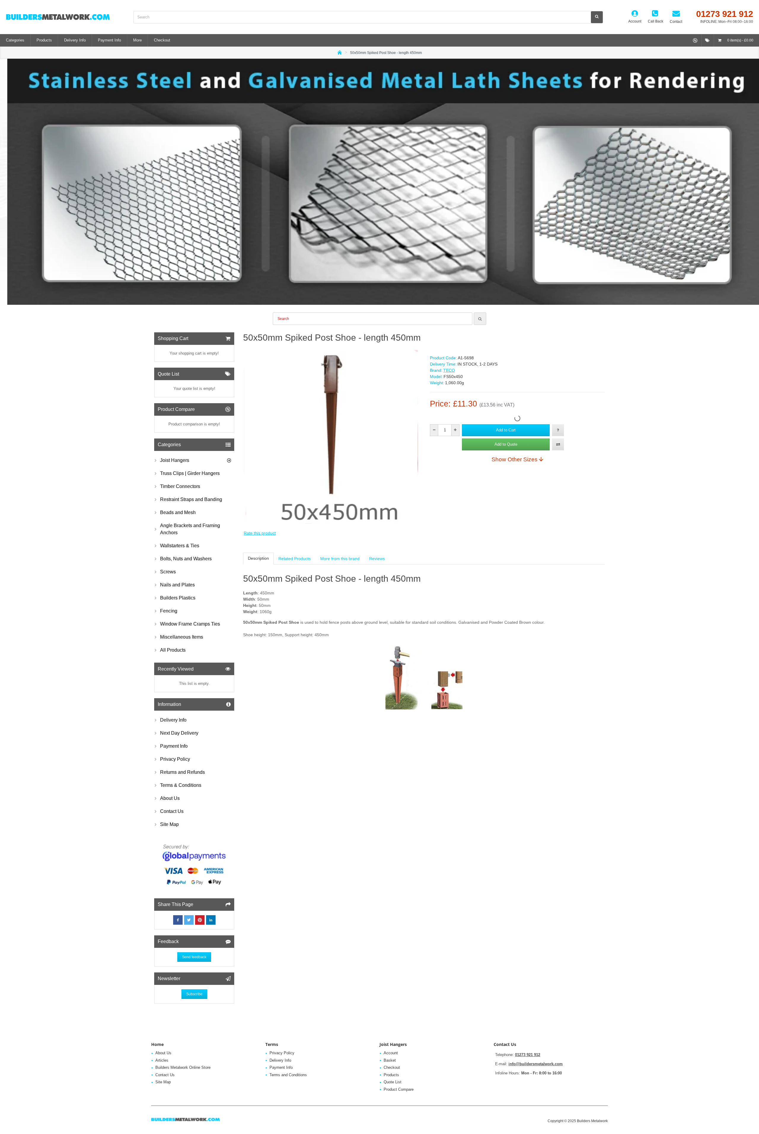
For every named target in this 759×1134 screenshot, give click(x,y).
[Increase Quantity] (455, 430)
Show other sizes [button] (515, 459)
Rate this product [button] (260, 533)
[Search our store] (597, 17)
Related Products (294, 558)
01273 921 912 (527, 1054)
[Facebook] (178, 920)
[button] (506, 430)
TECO (449, 370)
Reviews (377, 558)
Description (258, 558)
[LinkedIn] (211, 920)
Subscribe (194, 994)
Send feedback (194, 957)
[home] (339, 52)
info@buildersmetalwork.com (535, 1064)
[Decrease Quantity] (434, 430)
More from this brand (340, 558)
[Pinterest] (200, 920)
